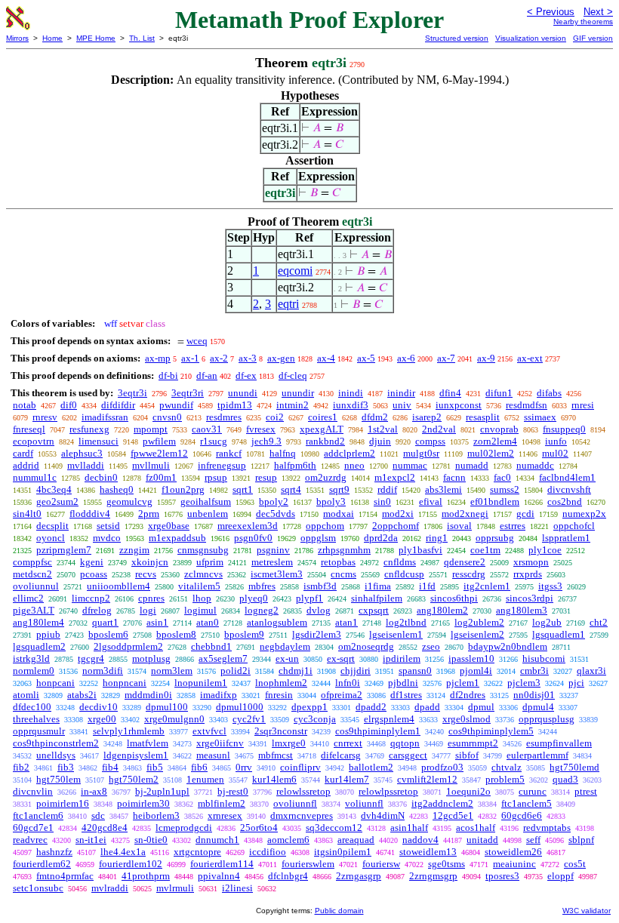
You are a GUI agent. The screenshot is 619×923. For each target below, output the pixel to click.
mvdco (107, 537)
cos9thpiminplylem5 (491, 731)
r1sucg (213, 441)
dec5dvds (275, 513)
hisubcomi (543, 658)
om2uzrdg (325, 477)
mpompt (151, 429)
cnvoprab (499, 429)
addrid (26, 465)
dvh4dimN (383, 815)
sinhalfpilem (376, 598)
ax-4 (326, 358)
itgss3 (550, 586)
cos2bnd (564, 501)
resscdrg (468, 574)
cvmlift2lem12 (427, 779)
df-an (206, 375)
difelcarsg (341, 755)
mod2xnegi (465, 513)
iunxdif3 (350, 405)
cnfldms (399, 562)
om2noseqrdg (366, 646)
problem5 (505, 779)
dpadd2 (371, 706)
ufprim (209, 562)
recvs (145, 574)
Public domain (339, 910)
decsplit (52, 525)
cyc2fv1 (249, 719)
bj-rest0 (232, 791)
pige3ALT (33, 610)
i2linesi (237, 888)
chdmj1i (296, 670)
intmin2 (292, 405)
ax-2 (219, 358)
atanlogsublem (277, 622)
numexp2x (584, 513)
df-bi (168, 375)
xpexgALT (321, 429)
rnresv (44, 417)
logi (148, 610)
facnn (454, 477)
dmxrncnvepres (301, 815)
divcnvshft (569, 489)
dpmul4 (538, 706)
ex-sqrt (341, 658)
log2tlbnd (406, 622)
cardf (23, 453)
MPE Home (95, 38)
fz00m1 (161, 477)
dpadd (427, 706)
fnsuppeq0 (564, 429)
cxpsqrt (374, 610)
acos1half (475, 827)
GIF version (593, 38)
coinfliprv (300, 767)
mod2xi (398, 513)
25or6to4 (259, 827)
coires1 (322, 417)
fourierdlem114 (222, 863)
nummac (410, 465)
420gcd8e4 (105, 827)
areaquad (355, 839)
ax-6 (406, 358)
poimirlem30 (143, 803)
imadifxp (218, 694)
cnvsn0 (167, 417)
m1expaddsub (177, 537)
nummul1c (35, 477)
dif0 (68, 405)
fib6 (199, 767)
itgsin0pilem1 (342, 851)
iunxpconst (459, 405)
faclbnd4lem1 (567, 477)
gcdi (525, 513)
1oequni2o (468, 791)
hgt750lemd (574, 767)
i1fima (378, 586)
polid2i (235, 670)
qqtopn (405, 743)
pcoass (93, 574)
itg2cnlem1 (486, 586)
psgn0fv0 (253, 537)
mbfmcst (275, 755)
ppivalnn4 (219, 875)
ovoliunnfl (295, 803)
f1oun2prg (183, 489)
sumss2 (504, 489)
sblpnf (581, 839)
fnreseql (29, 429)
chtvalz (506, 767)
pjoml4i (476, 670)
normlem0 (33, 670)
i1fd (427, 586)
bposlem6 (108, 634)
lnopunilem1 (200, 682)
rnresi (582, 405)
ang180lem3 (521, 610)
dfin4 (450, 392)
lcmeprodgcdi (184, 827)
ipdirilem (401, 658)
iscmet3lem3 (277, 574)
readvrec (30, 839)
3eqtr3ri (187, 392)
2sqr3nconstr (280, 731)
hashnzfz (54, 851)
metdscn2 (32, 574)
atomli (26, 694)
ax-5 (366, 358)
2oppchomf (395, 525)
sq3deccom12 (334, 827)
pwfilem (159, 441)
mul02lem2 (490, 453)
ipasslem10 (471, 658)
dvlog (318, 610)
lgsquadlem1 (558, 634)
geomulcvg (129, 501)
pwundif (176, 405)
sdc (98, 815)
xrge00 (102, 719)
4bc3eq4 (54, 489)
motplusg (151, 658)
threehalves (36, 719)
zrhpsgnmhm (344, 549)
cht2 (599, 622)
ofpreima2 (341, 694)
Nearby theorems (583, 21)
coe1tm (485, 549)
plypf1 (309, 598)
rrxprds (527, 574)
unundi (242, 392)
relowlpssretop (388, 791)
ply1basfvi (420, 549)
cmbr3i (534, 670)
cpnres (151, 598)
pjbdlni (403, 682)
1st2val (383, 429)
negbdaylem (285, 646)
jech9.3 (266, 441)
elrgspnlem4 (389, 719)
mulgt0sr (421, 453)
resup (266, 477)
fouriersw (381, 863)
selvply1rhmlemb (129, 731)
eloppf (560, 875)
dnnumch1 (217, 839)
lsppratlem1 (566, 537)
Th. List (142, 38)
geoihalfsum (205, 501)
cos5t (575, 863)
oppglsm (318, 537)
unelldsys (55, 755)
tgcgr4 (91, 658)
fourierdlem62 (42, 863)
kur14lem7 (347, 779)
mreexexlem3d (247, 525)
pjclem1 (462, 682)
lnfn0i (347, 682)
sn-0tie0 (151, 839)
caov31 (207, 429)
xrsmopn (531, 562)
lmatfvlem (147, 743)
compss (430, 441)
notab (24, 405)
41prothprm (146, 875)
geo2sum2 (57, 501)
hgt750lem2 (134, 779)
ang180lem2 (442, 610)
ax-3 (248, 358)
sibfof (467, 755)
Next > (598, 11)
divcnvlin (33, 791)
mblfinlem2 (221, 803)
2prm (148, 513)
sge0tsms (446, 863)
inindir (401, 392)
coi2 (275, 417)
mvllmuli (151, 465)
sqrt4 (291, 489)
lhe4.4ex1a (123, 851)
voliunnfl (364, 803)
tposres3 (502, 875)
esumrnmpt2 (473, 743)
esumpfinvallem (559, 743)
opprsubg (495, 537)
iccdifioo (267, 851)
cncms (343, 574)
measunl (213, 755)
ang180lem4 (38, 622)
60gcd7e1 (33, 827)
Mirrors (17, 38)
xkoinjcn (149, 562)
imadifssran (105, 417)
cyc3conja (315, 719)
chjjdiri (355, 670)
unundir (298, 392)
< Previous (550, 11)
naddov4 (420, 839)
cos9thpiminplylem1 (377, 731)
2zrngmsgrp (433, 875)
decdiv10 (98, 706)
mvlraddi (109, 888)
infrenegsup (222, 465)
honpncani (124, 682)
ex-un (287, 658)
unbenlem (207, 513)
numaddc (535, 465)
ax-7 (446, 358)
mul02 (555, 453)
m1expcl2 (394, 477)
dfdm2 (375, 417)
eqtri (288, 303)
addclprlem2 (349, 453)
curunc (533, 791)
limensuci (99, 441)
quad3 (565, 779)
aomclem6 (288, 839)
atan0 (207, 622)
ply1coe (545, 549)
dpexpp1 (309, 706)
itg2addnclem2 (442, 803)
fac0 (502, 477)
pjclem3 (523, 682)
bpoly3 (331, 501)
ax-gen (281, 358)
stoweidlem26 (513, 851)
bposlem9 (244, 634)
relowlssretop (303, 791)
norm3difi (102, 670)
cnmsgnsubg (203, 549)
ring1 (437, 537)
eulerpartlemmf (537, 755)
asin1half (409, 827)
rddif (387, 489)
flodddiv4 (89, 513)
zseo (431, 646)
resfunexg (89, 429)
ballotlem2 (371, 767)
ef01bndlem (494, 501)
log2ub (547, 622)
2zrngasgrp (358, 875)
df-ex (246, 375)
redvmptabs (547, 827)
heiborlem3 (156, 815)
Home (52, 38)
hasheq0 (117, 489)
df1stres (406, 694)
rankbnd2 (325, 441)
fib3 (65, 767)
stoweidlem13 (428, 851)
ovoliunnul (36, 586)
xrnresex (225, 815)
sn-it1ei (90, 839)
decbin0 (101, 477)
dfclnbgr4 (288, 875)
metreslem (272, 562)
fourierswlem (308, 863)
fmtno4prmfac (65, 875)
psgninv (273, 549)
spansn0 (415, 670)
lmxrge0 (289, 743)
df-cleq (293, 375)
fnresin (279, 694)
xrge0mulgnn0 (174, 719)
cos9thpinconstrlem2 (56, 743)
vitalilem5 (199, 586)
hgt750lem (58, 779)
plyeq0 (253, 598)
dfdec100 (32, 706)
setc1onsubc (38, 888)
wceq (197, 340)
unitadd (482, 839)
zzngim (134, 549)
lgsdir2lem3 (316, 634)
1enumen (205, 779)
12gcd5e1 (453, 815)
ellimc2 (28, 598)
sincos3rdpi (529, 598)
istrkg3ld (31, 658)
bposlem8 (176, 634)
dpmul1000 (239, 706)
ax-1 (190, 358)
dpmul (481, 706)
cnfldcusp (404, 574)
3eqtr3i (132, 392)
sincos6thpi (454, 598)
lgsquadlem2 (39, 646)
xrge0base (168, 525)
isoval (459, 525)
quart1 (105, 622)
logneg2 (262, 610)
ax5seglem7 (223, 658)
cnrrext (348, 743)
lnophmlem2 (281, 682)
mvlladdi (85, 465)
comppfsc (32, 562)
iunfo (556, 441)
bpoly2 (273, 501)
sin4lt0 (27, 513)
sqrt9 (339, 489)
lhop (201, 598)
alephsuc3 (82, 453)
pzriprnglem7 (63, 549)
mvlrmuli (175, 888)
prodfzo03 (442, 767)
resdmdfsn (526, 405)
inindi (350, 392)
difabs (549, 392)
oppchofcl (574, 525)
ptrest (585, 791)
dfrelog (97, 610)
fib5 (154, 767)
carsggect (408, 755)
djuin (380, 441)
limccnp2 (91, 598)
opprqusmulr (39, 731)
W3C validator (586, 910)
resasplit (483, 417)
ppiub (48, 634)
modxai (338, 513)
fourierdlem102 (130, 863)
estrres (512, 525)
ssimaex (540, 417)
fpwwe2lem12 (159, 453)
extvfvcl (209, 731)
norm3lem (171, 670)
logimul (200, 610)
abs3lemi (443, 489)
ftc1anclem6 (38, 815)
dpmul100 (167, 706)
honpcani (55, 682)
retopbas (338, 562)
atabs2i (82, 694)
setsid (108, 525)
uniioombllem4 (118, 586)
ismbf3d (320, 586)
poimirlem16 (62, 803)
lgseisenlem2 (477, 634)
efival (430, 501)
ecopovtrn (33, 441)
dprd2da (381, 537)
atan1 (346, 622)
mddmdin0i (148, 694)
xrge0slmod (466, 719)
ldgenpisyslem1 (135, 755)
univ (402, 405)
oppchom (325, 525)
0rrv (244, 767)
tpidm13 (234, 405)
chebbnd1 (211, 646)
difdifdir (118, 405)
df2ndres (467, 694)
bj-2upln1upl (162, 791)
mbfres (262, 586)
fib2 (21, 767)
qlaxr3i (591, 670)
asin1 (157, 622)
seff (533, 839)
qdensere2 (464, 562)
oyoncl (50, 537)
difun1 (499, 392)
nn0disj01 (534, 694)
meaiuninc (514, 863)
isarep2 (427, 417)
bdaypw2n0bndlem (507, 646)
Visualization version (530, 38)
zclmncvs (203, 574)
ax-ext (530, 358)
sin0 (382, 501)
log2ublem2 (479, 622)
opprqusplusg (546, 719)
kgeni (91, 562)
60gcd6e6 (521, 815)
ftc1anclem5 (526, 803)
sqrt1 (243, 489)
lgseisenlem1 (396, 634)
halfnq (282, 453)
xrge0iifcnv (220, 743)
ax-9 (486, 358)
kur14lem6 (274, 779)
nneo (354, 465)
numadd (471, 465)
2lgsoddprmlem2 (128, 646)
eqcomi (295, 270)
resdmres (224, 417)
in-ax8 (94, 791)
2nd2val (439, 429)
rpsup (216, 477)
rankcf (229, 453)
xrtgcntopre (197, 851)
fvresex (261, 429)
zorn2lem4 (495, 441)
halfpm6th (295, 465)
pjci (576, 682)
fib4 (110, 767)
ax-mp (158, 358)
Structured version (456, 38)
